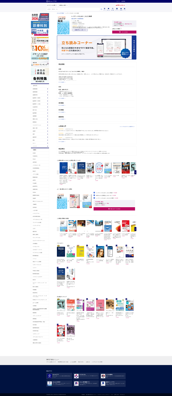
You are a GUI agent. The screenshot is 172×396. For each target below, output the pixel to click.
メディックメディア (37, 315)
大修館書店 (35, 339)
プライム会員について (51, 361)
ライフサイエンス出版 (37, 252)
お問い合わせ (116, 394)
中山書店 (34, 183)
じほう (34, 228)
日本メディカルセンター (38, 201)
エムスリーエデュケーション (39, 240)
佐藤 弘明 (73, 18)
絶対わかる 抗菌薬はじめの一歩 (103, 195)
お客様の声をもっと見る (79, 29)
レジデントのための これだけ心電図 (105, 198)
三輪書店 (34, 204)
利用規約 (83, 394)
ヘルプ (112, 394)
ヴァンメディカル (36, 237)
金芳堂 (34, 180)
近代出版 (34, 324)
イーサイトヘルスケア (37, 276)
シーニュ (34, 258)
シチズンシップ (36, 333)
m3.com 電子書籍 (60, 13)
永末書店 (34, 305)
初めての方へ (81, 361)
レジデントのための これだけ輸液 (104, 192)
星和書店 (34, 318)
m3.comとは (122, 394)
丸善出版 (34, 207)
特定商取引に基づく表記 (63, 361)
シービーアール (36, 213)
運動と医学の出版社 (37, 342)
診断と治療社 (35, 234)
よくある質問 (73, 361)
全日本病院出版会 (36, 216)
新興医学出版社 (36, 195)
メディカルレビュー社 (37, 219)
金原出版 (34, 162)
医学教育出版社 (36, 273)
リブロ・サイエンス (37, 264)
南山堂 (34, 171)
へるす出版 (35, 210)
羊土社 (34, 159)
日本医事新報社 (36, 168)
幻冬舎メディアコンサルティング (40, 299)
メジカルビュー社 (36, 165)
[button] (135, 172)
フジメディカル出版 (37, 222)
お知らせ (88, 361)
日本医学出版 (35, 330)
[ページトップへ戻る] (168, 393)
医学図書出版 (35, 255)
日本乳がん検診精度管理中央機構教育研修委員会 (40, 309)
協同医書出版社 (36, 327)
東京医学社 (35, 292)
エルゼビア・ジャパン (37, 249)
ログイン (118, 1)
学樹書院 (34, 289)
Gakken (34, 192)
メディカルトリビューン (38, 336)
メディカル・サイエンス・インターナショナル (40, 296)
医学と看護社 (35, 286)
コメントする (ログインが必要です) (127, 126)
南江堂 (34, 279)
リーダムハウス (36, 246)
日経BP (34, 198)
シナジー (34, 267)
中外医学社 (35, 156)
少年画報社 (35, 243)
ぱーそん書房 (35, 302)
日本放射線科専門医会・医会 (39, 321)
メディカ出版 (35, 174)
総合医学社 (35, 186)
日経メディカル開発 (37, 261)
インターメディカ (36, 225)
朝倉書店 (34, 312)
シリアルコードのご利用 (97, 361)
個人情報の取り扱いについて (91, 394)
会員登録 (123, 1)
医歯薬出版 (35, 177)
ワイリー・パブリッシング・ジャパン (40, 283)
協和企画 (34, 231)
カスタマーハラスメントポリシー (103, 394)
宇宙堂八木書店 (36, 270)
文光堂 (34, 153)
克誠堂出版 (35, 189)
